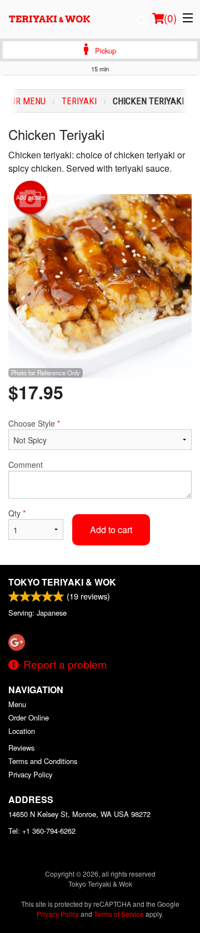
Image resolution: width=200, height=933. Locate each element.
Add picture (31, 197)
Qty (17, 513)
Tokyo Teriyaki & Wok (62, 582)
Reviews (21, 747)
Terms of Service (119, 914)
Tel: (42, 830)
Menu (17, 704)
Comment (25, 464)
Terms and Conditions (42, 761)
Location (21, 731)
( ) (170, 17)
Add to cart (111, 529)
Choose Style (34, 423)
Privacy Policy (30, 774)
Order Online (28, 717)
